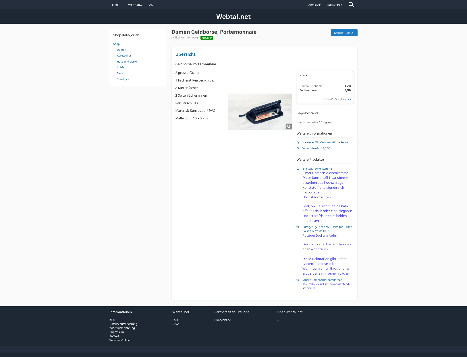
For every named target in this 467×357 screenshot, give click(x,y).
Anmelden (314, 4)
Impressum (116, 332)
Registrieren (334, 4)
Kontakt (114, 336)
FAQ (175, 320)
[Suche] (351, 4)
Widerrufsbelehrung (122, 328)
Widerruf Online (119, 340)
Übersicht (185, 54)
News (175, 324)
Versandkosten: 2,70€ (316, 148)
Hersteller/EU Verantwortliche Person (325, 142)
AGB (112, 320)
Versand (347, 99)
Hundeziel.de (222, 320)
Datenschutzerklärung (123, 324)
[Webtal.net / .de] (233, 16)
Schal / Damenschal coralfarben (322, 280)
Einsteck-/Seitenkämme (317, 168)
